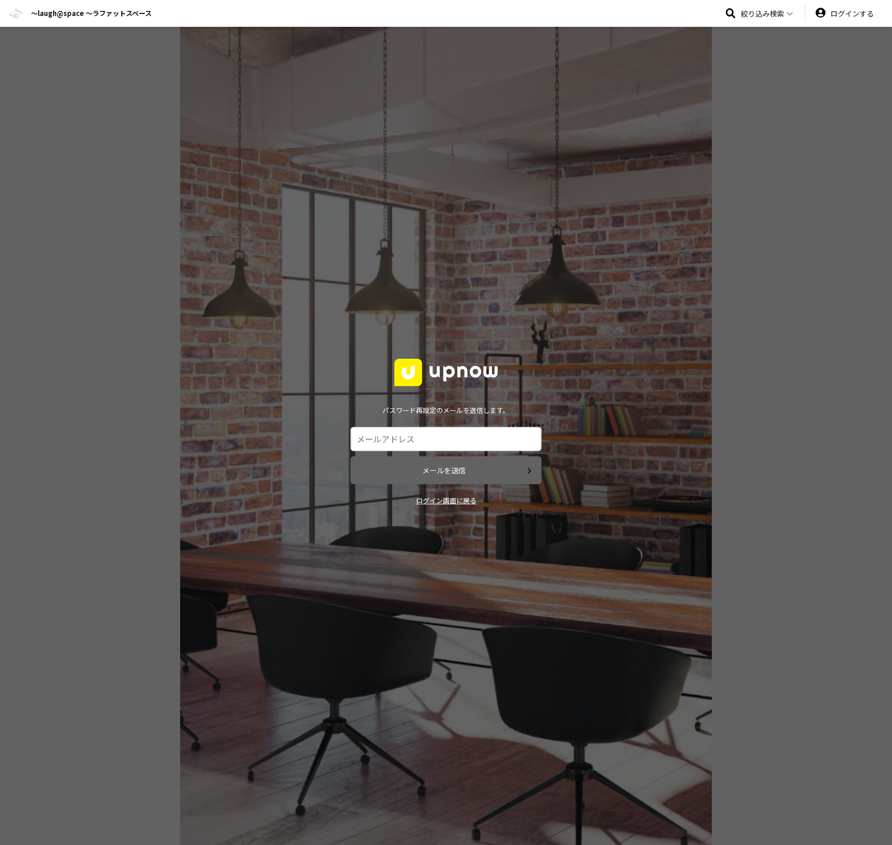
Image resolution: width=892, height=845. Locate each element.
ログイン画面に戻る (446, 500)
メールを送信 (444, 470)
